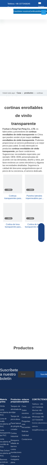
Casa (24, 406)
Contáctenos (27, 439)
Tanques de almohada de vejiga (16, 409)
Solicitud (25, 435)
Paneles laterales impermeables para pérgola (34, 197)
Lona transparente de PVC (5, 432)
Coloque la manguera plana (15, 459)
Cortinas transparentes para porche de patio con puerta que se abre (12, 197)
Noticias (25, 431)
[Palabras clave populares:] (43, 12)
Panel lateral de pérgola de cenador (16, 426)
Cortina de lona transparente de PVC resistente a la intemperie (34, 225)
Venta (2, 406)
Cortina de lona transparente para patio (13, 225)
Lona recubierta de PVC (5, 412)
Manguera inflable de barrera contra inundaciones (16, 446)
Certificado (26, 417)
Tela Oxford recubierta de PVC (5, 453)
